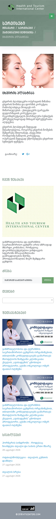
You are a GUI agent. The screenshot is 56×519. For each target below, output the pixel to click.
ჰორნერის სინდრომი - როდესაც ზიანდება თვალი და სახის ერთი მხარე (26, 444)
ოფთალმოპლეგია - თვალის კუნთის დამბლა (25, 459)
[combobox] (28, 300)
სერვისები (25, 28)
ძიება (47, 280)
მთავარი (8, 28)
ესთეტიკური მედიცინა (17, 32)
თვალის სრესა (11, 472)
